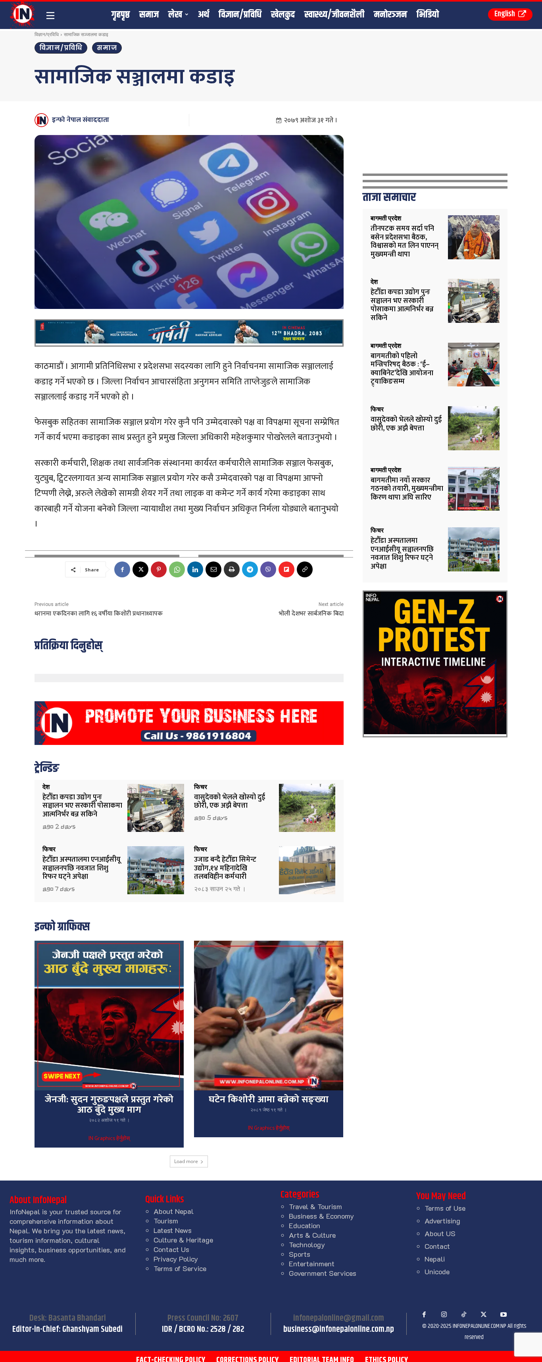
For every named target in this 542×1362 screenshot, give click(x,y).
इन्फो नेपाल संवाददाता (80, 119)
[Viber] (268, 569)
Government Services (322, 1273)
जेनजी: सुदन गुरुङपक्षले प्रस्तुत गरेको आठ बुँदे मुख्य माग (109, 1105)
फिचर (200, 787)
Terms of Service (180, 1268)
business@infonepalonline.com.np (338, 1329)
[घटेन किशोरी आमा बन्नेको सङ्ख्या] (268, 1015)
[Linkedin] (195, 569)
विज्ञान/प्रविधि (47, 34)
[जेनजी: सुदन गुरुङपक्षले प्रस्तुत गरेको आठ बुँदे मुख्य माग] (109, 1015)
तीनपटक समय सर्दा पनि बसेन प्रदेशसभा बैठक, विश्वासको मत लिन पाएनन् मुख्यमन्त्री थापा (404, 241)
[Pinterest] (159, 569)
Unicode (437, 1271)
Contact (437, 1246)
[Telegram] (250, 569)
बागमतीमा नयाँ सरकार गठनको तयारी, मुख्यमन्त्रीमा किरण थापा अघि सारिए (407, 489)
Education (304, 1225)
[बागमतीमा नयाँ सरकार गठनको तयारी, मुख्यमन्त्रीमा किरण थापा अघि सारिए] (474, 489)
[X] (140, 569)
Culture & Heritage (183, 1239)
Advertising (442, 1220)
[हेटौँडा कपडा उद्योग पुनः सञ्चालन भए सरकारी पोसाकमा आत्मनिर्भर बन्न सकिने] (155, 808)
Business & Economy (321, 1216)
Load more (186, 1161)
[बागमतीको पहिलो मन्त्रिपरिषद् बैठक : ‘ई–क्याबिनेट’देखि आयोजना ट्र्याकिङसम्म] (474, 365)
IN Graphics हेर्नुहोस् (109, 1139)
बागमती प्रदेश (386, 218)
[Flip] (286, 569)
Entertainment (311, 1263)
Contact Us (171, 1249)
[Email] (213, 569)
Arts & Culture (312, 1235)
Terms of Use (445, 1208)
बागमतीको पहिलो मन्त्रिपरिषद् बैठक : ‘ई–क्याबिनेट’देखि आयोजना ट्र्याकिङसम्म (402, 369)
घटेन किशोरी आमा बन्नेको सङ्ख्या (269, 1099)
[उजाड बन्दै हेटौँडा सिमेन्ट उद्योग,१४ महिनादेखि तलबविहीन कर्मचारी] (307, 870)
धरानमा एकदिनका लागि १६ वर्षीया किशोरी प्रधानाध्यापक (99, 613)
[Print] (232, 569)
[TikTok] (464, 1315)
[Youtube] (503, 1315)
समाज (107, 47)
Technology (307, 1244)
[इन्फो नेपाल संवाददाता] (43, 120)
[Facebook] (122, 569)
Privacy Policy (176, 1259)
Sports (299, 1254)
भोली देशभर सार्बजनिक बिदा (311, 613)
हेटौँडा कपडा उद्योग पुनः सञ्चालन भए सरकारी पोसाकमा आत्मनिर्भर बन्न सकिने (82, 805)
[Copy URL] (305, 569)
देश (46, 787)
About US (440, 1233)
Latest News (173, 1230)
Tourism (166, 1220)
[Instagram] (444, 1315)
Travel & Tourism (315, 1206)
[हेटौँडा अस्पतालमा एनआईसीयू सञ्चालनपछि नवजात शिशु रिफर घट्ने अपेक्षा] (155, 870)
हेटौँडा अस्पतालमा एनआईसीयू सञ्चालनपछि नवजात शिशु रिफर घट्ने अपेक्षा (81, 868)
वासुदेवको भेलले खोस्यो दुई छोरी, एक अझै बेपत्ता (229, 801)
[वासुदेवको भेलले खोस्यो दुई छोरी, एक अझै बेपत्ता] (307, 808)
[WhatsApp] (177, 569)
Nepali (435, 1259)
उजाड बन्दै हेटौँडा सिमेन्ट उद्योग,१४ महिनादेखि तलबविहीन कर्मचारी (225, 868)
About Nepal (174, 1211)
